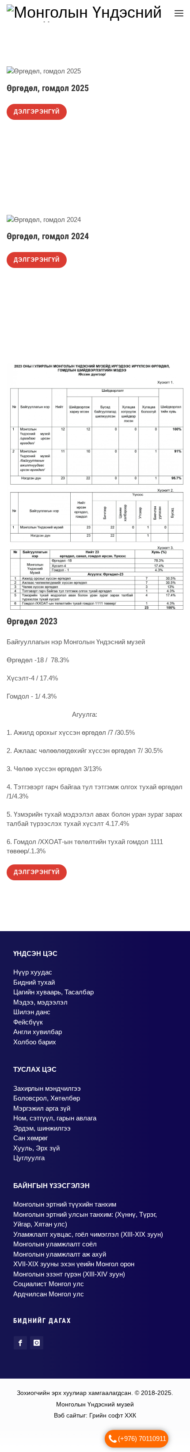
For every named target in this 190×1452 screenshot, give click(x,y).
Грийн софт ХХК (112, 1419)
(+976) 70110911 (142, 1438)
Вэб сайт (66, 1419)
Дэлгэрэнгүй (37, 116)
